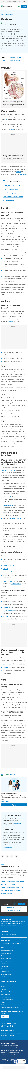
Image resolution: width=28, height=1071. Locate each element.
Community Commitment (7, 999)
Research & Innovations (6, 997)
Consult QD (3, 1033)
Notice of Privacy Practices (13, 1052)
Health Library (17, 823)
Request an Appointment (14, 910)
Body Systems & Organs (7, 14)
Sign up (14, 805)
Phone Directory (5, 971)
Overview (12, 57)
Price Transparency (5, 966)
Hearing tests (7, 607)
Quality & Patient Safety (6, 992)
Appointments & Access (7, 950)
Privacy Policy (4, 1052)
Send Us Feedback (5, 1045)
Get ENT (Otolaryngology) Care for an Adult (14, 186)
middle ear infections (15, 518)
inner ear (10, 321)
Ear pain (5, 568)
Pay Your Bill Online (5, 963)
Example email (5, 801)
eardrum (10, 122)
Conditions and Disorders (14, 60)
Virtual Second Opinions (6, 974)
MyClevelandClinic (5, 1035)
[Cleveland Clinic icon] (2, 775)
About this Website (14, 1045)
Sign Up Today (5, 1016)
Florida (19, 1)
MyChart (12, 1035)
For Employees (4, 1005)
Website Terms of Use (19, 1050)
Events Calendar (5, 956)
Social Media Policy (14, 1047)
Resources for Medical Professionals (10, 1007)
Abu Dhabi (9, 1)
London (23, 1)
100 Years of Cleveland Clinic (8, 984)
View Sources (7, 847)
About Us (3, 986)
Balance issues (7, 581)
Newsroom (19, 1033)
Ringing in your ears (9, 565)
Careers (3, 1002)
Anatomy (3, 60)
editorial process (9, 825)
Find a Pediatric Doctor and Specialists (13, 196)
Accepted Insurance (6, 953)
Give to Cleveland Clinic (6, 961)
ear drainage (12, 572)
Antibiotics (6, 664)
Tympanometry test (9, 611)
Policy (13, 159)
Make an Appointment (8, 200)
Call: (5, 1059)
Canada (14, 1)
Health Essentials (11, 1033)
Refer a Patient (4, 969)
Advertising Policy (5, 1047)
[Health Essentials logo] (10, 775)
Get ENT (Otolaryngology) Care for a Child (14, 193)
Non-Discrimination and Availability (8, 1054)
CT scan (5, 616)
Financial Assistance (6, 958)
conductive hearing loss (8, 470)
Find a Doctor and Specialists (10, 189)
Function (19, 57)
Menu (24, 6)
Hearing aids (7, 667)
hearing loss (23, 174)
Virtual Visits (4, 976)
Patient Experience (5, 994)
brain (12, 129)
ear (6, 119)
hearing (18, 171)
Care (24, 60)
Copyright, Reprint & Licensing (7, 1050)
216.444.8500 (19, 904)
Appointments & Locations (14, 907)
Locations (3, 989)
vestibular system (16, 583)
